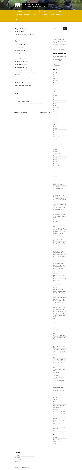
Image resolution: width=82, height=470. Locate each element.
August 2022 (55, 115)
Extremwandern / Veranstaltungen (23, 14)
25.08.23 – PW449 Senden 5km (59, 349)
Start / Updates (19, 11)
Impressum (25, 19)
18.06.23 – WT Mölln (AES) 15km (59, 283)
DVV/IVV (34, 14)
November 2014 (56, 163)
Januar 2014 (55, 174)
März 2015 (55, 161)
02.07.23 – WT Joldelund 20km (59, 191)
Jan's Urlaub (31, 5)
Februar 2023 (55, 103)
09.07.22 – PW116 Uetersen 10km (59, 231)
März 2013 (55, 176)
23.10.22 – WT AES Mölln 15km (59, 335)
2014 (25, 11)
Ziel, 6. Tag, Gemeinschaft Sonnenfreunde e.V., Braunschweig (59, 64)
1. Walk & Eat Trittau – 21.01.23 (58, 245)
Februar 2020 (55, 134)
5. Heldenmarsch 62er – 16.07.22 (59, 383)
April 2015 (55, 159)
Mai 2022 (55, 122)
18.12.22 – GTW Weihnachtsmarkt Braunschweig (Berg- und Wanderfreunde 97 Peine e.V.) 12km (59, 292)
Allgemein (55, 399)
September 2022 (56, 113)
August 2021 (55, 124)
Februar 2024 (55, 78)
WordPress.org (56, 443)
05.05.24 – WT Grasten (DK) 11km (59, 35)
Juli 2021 (54, 126)
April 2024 (55, 74)
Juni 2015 (55, 155)
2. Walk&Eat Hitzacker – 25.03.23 (59, 311)
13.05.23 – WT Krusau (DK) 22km (59, 259)
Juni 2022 (55, 120)
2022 (60, 11)
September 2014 (56, 165)
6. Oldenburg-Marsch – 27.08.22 (59, 393)
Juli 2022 (54, 118)
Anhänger (45, 14)
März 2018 (55, 147)
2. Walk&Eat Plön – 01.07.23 (58, 313)
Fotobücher (52, 14)
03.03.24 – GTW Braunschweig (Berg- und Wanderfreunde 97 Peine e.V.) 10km (60, 200)
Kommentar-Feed (56, 441)
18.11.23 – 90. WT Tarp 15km (58, 289)
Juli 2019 (54, 140)
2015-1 (30, 11)
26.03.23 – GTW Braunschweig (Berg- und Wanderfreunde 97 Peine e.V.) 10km (60, 353)
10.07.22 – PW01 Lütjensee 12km (59, 254)
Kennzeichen (55, 409)
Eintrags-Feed (56, 439)
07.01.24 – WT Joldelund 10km (58, 219)
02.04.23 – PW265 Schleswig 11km (59, 186)
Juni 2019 (55, 142)
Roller (40, 14)
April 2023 (55, 99)
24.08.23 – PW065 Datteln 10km (59, 340)
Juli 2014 (54, 167)
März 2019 (55, 145)
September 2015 (56, 153)
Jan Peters (26, 27)
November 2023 (56, 84)
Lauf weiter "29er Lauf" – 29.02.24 (59, 411)
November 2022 (56, 109)
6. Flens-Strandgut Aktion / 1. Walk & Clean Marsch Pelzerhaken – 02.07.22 (59, 387)
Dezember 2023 (56, 82)
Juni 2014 (55, 169)
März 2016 (55, 151)
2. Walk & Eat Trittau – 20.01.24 (59, 309)
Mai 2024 (55, 72)
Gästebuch (18, 19)
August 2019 (55, 138)
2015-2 (34, 11)
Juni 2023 (55, 95)
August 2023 (55, 91)
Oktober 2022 (56, 111)
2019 (39, 11)
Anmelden (55, 437)
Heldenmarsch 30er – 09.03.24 (59, 405)
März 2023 (55, 101)
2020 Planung (45, 11)
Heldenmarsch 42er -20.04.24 (58, 407)
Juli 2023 (54, 93)
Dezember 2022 (56, 107)
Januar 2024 (55, 80)
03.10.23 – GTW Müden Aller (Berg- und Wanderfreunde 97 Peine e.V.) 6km (59, 204)
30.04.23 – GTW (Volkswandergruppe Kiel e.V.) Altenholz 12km (58, 374)
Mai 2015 (55, 157)
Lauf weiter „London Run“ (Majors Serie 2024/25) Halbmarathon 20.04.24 (59, 46)
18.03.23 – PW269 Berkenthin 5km (59, 278)
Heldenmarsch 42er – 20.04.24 (59, 49)
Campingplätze (59, 14)
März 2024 (55, 76)
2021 (55, 11)
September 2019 (56, 136)
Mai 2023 (55, 97)
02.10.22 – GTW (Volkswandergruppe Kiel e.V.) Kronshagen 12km (58, 195)
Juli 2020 (55, 128)
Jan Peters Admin (56, 56)
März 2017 (55, 149)
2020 (51, 11)
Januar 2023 (55, 105)
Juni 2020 (55, 130)
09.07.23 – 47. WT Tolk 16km (58, 233)
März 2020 (55, 132)
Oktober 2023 (56, 86)
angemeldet (22, 103)
